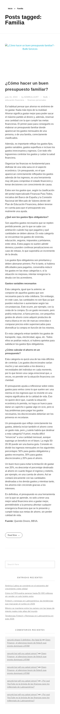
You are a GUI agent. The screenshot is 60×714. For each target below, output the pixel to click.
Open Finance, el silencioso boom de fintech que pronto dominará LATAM (28, 643)
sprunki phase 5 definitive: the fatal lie (24, 640)
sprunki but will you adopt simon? (22, 653)
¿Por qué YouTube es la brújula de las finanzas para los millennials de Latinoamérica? (28, 684)
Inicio (10, 9)
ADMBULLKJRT (31, 97)
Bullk (45, 97)
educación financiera (14, 100)
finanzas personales (37, 100)
